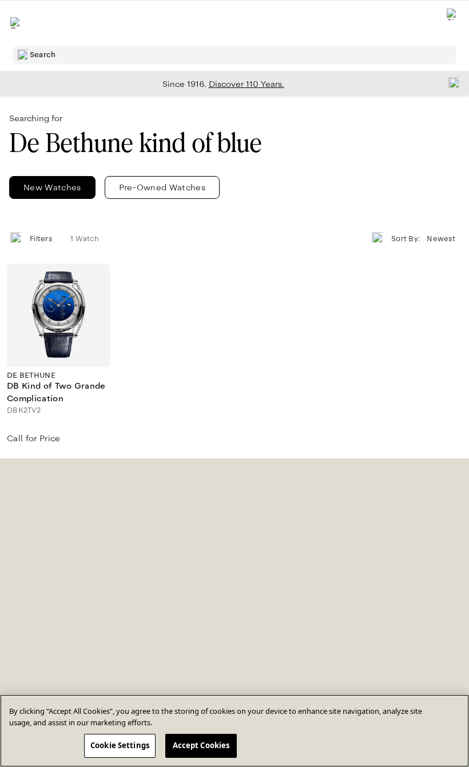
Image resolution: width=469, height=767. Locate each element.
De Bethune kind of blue (135, 143)
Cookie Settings (119, 745)
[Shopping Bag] (452, 23)
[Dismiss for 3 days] (451, 82)
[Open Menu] (16, 23)
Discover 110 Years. (246, 84)
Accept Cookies (201, 745)
